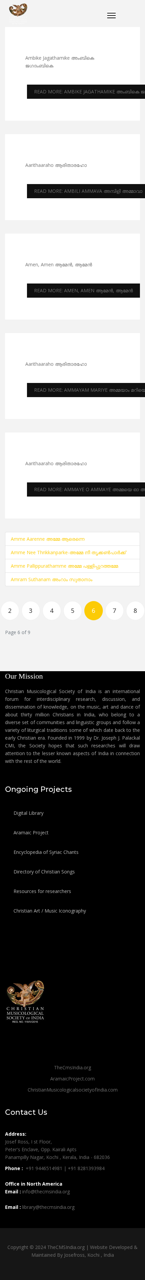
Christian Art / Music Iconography (49, 910)
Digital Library (28, 813)
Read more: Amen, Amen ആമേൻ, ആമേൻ (83, 290)
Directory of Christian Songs (43, 871)
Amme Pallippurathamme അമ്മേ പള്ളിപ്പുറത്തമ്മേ (64, 566)
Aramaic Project (30, 832)
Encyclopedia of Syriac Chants (45, 852)
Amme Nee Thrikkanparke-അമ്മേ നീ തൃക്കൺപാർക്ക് (68, 552)
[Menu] (111, 14)
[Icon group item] (11, 1222)
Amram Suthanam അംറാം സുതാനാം (51, 579)
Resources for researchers (41, 891)
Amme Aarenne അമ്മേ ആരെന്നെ (48, 539)
